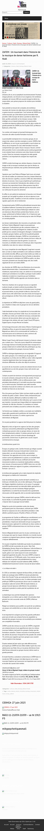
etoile (17, 686)
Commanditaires (28, 819)
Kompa (19, 38)
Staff (24, 823)
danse (13, 686)
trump (7, 688)
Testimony (30, 823)
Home (4, 38)
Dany (18, 823)
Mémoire (18, 821)
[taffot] (10, 702)
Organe (18, 820)
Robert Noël (27, 38)
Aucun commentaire (18, 58)
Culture (9, 38)
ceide (9, 686)
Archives (18, 819)
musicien (33, 686)
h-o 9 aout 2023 (35, 673)
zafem (12, 688)
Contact (37, 819)
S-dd (33, 816)
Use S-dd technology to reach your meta (10, 28)
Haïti (14, 38)
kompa (27, 686)
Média (12, 823)
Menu (6, 18)
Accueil (6, 819)
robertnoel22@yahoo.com (10, 662)
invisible (22, 686)
